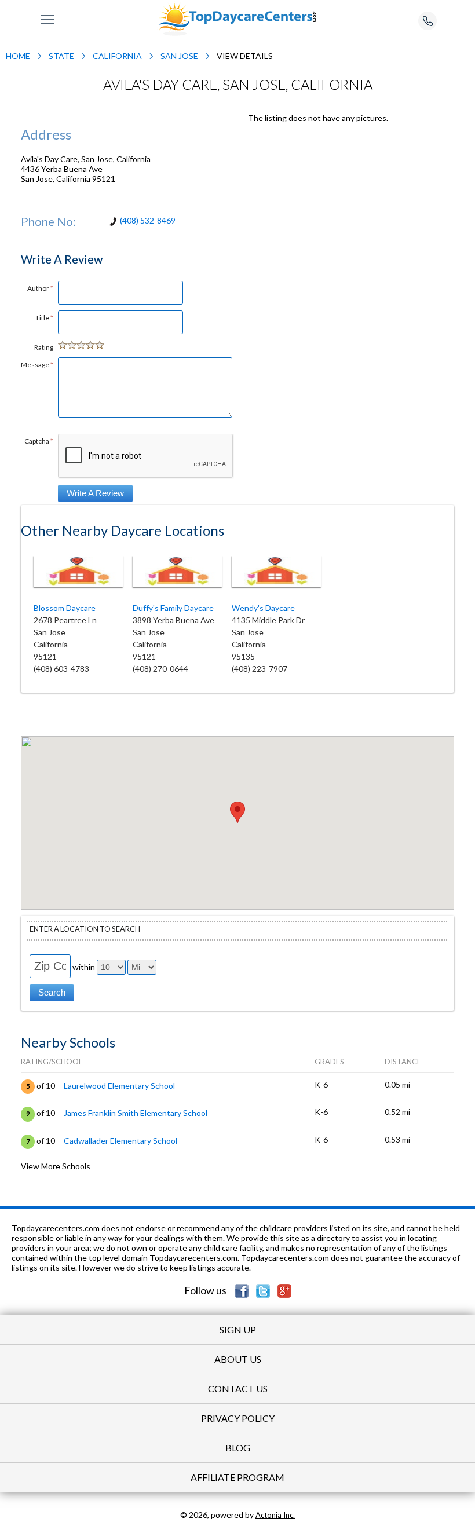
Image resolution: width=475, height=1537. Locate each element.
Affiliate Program (237, 1477)
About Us (237, 1358)
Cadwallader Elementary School (120, 1141)
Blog (237, 1447)
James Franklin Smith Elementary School (135, 1113)
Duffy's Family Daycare (173, 608)
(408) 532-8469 (148, 220)
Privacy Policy (238, 1417)
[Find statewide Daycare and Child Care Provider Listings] (237, 18)
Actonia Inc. (275, 1515)
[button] (237, 812)
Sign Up (238, 1329)
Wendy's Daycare (268, 608)
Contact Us (238, 1388)
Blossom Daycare (65, 608)
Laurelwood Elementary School (119, 1085)
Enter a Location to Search (85, 929)
